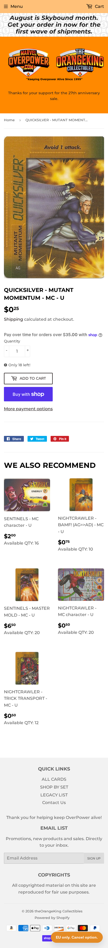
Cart (99, 6)
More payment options (28, 408)
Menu (16, 6)
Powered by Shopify (52, 918)
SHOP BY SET (54, 787)
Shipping (13, 319)
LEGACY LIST (54, 794)
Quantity (12, 341)
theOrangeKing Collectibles (59, 911)
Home (9, 120)
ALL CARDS (54, 779)
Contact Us (54, 802)
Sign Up (94, 858)
